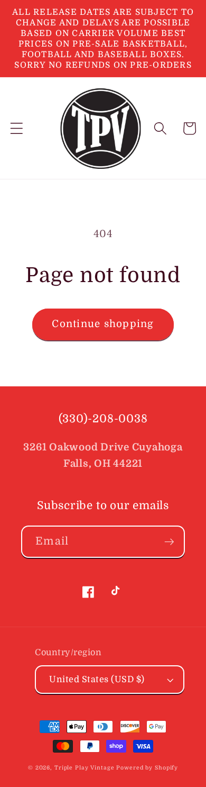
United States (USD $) (97, 679)
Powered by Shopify (147, 768)
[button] (16, 128)
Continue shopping (103, 324)
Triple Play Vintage (84, 768)
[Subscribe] (169, 541)
